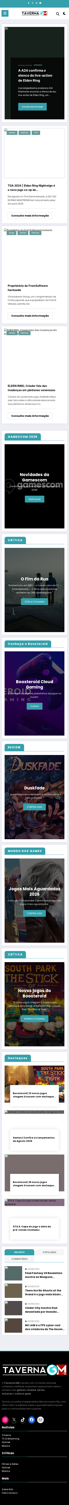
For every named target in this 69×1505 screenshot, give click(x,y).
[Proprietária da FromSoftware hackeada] (28, 230)
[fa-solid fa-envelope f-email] (40, 3)
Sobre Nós (7, 1489)
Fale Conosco (9, 1492)
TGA (36, 132)
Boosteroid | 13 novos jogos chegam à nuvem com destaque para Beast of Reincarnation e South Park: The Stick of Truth (33, 1095)
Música (6, 1445)
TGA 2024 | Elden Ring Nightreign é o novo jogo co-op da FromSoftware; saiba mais (31, 188)
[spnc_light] (64, 14)
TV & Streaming (10, 1438)
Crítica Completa (34, 601)
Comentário (19, 1258)
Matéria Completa (34, 1018)
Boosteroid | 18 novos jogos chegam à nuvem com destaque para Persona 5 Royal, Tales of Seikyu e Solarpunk (33, 1184)
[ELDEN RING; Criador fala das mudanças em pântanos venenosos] (34, 331)
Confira (34, 706)
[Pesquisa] (57, 13)
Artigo (11, 233)
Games (12, 132)
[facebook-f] (28, 3)
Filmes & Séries (10, 1464)
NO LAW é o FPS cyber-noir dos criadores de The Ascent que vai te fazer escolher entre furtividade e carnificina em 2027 (44, 1327)
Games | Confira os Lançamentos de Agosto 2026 (34, 1139)
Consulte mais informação (32, 107)
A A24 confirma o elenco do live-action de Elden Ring (35, 75)
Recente (19, 1252)
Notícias (21, 65)
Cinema (6, 1435)
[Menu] (4, 13)
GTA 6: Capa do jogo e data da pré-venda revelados (32, 1228)
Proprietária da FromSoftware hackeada (28, 288)
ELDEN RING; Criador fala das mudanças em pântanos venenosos (31, 388)
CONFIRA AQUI (34, 806)
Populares (49, 1252)
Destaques (35, 499)
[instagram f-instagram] (36, 3)
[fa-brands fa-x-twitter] (32, 3)
